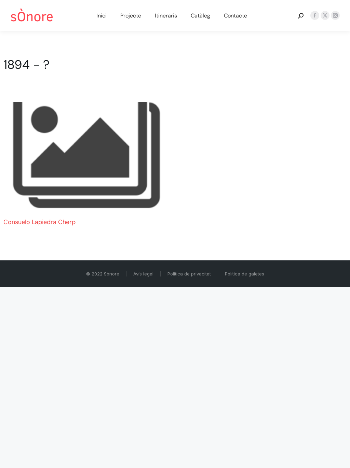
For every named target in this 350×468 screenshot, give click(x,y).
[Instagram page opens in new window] (335, 15)
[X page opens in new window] (325, 15)
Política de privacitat (189, 273)
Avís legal (143, 273)
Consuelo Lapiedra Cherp (39, 222)
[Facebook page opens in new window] (314, 15)
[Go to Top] (340, 458)
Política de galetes (244, 273)
